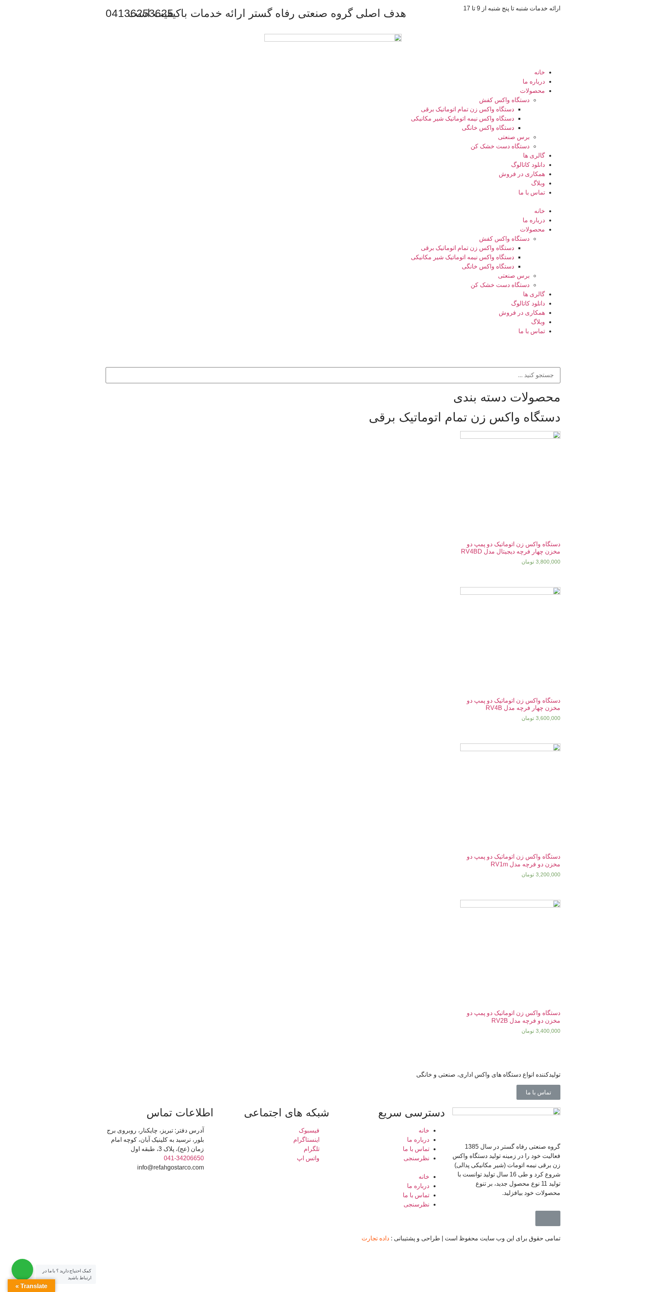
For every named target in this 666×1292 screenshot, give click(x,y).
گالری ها (534, 155)
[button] (333, 201)
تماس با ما (531, 192)
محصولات (532, 90)
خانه (539, 72)
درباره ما (534, 81)
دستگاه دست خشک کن (500, 146)
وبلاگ (538, 183)
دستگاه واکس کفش (504, 100)
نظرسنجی (416, 1158)
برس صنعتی (514, 137)
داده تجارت (375, 1238)
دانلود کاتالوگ (528, 164)
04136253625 (139, 13)
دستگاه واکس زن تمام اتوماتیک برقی (467, 109)
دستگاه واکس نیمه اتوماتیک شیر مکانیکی (462, 118)
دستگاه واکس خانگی (488, 127)
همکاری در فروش (522, 174)
